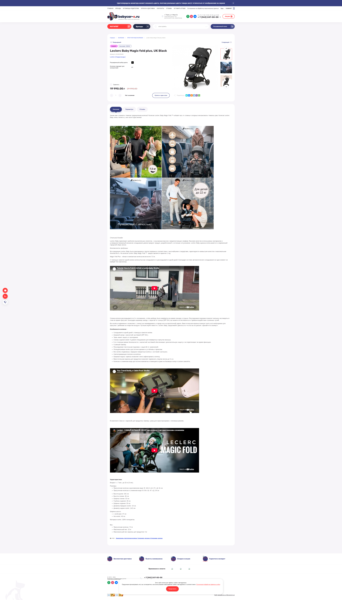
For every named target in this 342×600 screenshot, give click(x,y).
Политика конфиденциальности (116, 579)
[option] (195, 67)
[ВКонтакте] (189, 95)
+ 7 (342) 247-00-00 (208, 17)
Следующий (225, 42)
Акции (227, 16)
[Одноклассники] (192, 95)
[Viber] (196, 95)
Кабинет (229, 8)
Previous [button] (226, 48)
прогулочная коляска (130, 538)
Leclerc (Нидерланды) (117, 57)
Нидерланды (120, 538)
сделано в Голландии (150, 538)
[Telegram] (194, 95)
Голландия (141, 538)
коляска (160, 538)
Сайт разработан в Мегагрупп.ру (224, 595)
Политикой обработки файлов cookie (208, 584)
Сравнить (116, 84)
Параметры (129, 109)
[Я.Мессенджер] (187, 95)
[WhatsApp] (199, 95)
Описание (116, 109)
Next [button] (226, 87)
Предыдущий (117, 42)
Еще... (222, 8)
